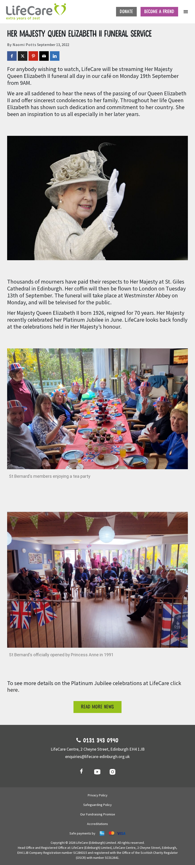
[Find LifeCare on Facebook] (82, 771)
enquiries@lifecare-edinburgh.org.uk (97, 756)
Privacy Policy (97, 795)
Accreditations (97, 824)
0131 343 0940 (100, 740)
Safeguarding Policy (97, 805)
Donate (126, 12)
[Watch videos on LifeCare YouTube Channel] (97, 771)
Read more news (97, 707)
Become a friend (159, 12)
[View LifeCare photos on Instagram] (113, 771)
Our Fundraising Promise (97, 814)
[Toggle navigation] (185, 11)
